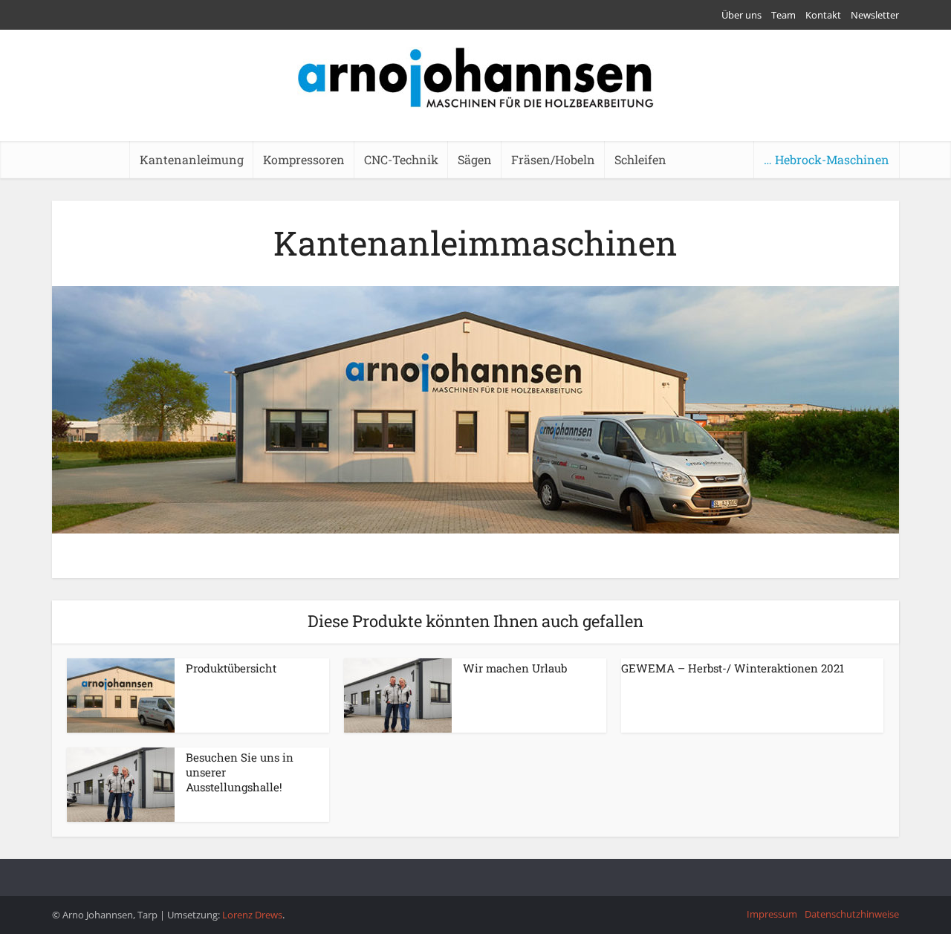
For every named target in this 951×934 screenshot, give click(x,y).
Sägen (475, 159)
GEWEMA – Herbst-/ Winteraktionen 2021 (732, 668)
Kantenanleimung (192, 159)
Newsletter (875, 15)
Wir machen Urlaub (515, 668)
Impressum (772, 914)
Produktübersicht (231, 668)
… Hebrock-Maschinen (826, 159)
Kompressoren (304, 159)
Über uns (741, 15)
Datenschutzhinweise (852, 914)
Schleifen (640, 159)
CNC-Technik (401, 159)
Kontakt (823, 15)
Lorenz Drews (252, 914)
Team (783, 15)
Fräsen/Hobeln (553, 159)
